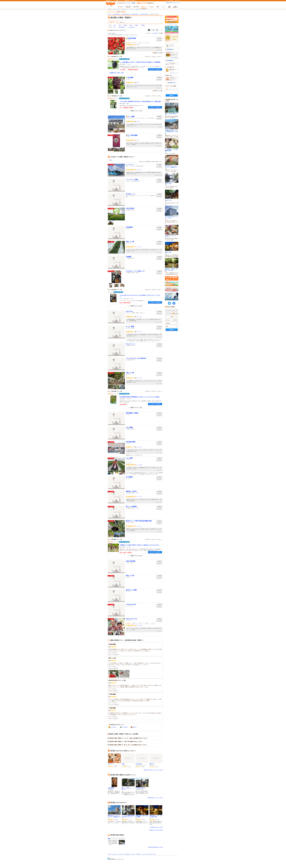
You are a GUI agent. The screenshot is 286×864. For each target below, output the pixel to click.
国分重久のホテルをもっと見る (156, 827)
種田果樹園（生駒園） (132, 413)
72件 (158, 819)
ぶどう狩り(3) (113, 727)
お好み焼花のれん (139, 763)
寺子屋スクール (130, 194)
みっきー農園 (130, 326)
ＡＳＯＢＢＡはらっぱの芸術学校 (136, 358)
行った (159, 40)
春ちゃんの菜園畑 (131, 506)
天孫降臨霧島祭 (111, 788)
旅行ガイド (115, 9)
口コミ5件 (139, 447)
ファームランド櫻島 (132, 179)
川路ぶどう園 (130, 372)
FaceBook (173, 303)
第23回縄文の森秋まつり (141, 788)
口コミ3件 (139, 526)
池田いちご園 (130, 241)
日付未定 (176, 313)
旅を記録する (170, 60)
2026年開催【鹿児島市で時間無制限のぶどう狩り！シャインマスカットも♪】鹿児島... (140, 396)
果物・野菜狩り (122, 27)
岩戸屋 (123, 763)
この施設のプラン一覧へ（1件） (116, 72)
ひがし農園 (129, 458)
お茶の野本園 (130, 208)
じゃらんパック (128, 7)
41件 (138, 44)
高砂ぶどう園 (130, 575)
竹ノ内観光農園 (132, 135)
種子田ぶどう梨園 (131, 590)
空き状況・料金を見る (155, 69)
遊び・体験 (136, 6)
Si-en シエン (110, 763)
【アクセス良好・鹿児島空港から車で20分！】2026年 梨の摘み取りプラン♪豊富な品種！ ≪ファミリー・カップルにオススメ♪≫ (141, 101)
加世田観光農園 (130, 442)
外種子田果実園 (130, 561)
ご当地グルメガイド (125, 9)
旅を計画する (170, 49)
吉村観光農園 (132, 38)
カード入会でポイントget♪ (171, 24)
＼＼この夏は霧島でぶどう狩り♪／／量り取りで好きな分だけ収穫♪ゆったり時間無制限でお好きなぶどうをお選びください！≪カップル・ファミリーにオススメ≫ (140, 62)
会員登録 (133, 2)
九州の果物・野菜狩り (116, 14)
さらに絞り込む (131, 27)
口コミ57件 (139, 625)
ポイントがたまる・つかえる (112, 11)
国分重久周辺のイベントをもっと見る (155, 797)
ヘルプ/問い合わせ (177, 0)
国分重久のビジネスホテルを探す (156, 830)
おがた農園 (129, 427)
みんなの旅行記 (143, 9)
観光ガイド (119, 9)
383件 (116, 819)
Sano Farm (129, 311)
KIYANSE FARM (131, 604)
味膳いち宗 (151, 763)
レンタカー (151, 6)
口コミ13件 (139, 464)
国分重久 (143, 25)
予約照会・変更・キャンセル (171, 2)
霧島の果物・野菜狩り (135, 14)
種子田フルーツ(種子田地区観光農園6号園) (139, 521)
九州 (120, 25)
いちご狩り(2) (125, 727)
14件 (138, 82)
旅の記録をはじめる (172, 82)
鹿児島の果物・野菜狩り (126, 14)
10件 (138, 121)
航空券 (158, 6)
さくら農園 (131, 116)
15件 (130, 819)
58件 (144, 819)
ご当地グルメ (122, 22)
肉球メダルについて (174, 72)
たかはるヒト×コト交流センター (135, 271)
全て (114, 27)
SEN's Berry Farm (131, 619)
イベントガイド (132, 9)
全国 (114, 25)
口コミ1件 (139, 169)
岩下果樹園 (129, 477)
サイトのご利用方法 (169, 0)
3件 (137, 140)
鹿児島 (125, 25)
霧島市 (136, 25)
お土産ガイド (138, 9)
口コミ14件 (139, 377)
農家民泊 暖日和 (131, 491)
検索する (172, 95)
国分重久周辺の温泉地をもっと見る (155, 847)
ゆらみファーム (130, 344)
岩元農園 (130, 77)
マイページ (178, 2)
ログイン (129, 2)
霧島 (131, 25)
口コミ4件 (139, 246)
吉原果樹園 (129, 227)
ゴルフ (164, 6)
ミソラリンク (130, 164)
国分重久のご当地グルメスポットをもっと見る (153, 769)
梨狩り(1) (134, 727)
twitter (169, 303)
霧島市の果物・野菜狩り (144, 14)
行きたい (159, 38)
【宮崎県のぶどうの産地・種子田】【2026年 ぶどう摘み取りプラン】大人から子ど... (140, 545)
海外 (169, 7)
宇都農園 (128, 256)
